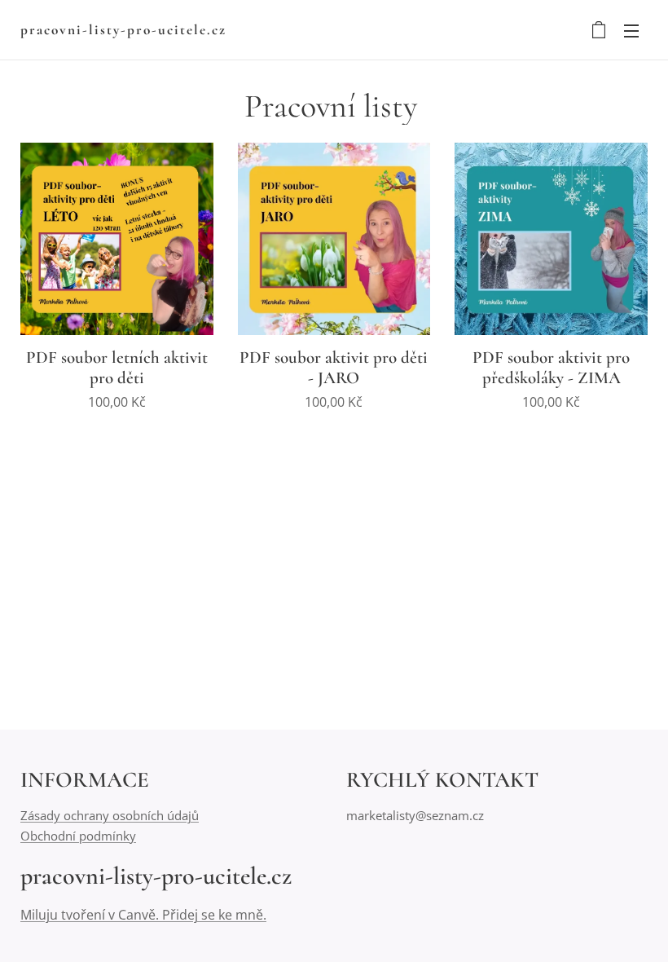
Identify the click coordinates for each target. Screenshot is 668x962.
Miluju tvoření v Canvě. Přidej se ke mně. (143, 915)
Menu (631, 30)
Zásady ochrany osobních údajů (109, 815)
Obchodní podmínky (78, 835)
